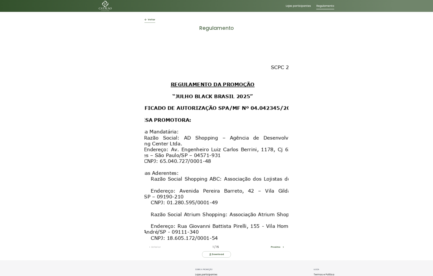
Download (218, 254)
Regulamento (325, 6)
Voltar (151, 19)
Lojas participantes (298, 6)
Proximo (275, 247)
